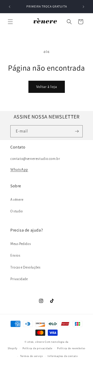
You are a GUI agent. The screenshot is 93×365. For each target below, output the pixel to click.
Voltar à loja (46, 87)
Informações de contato (63, 356)
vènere (39, 341)
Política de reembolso (71, 348)
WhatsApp (19, 170)
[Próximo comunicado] (83, 6)
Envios (15, 255)
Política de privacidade (37, 348)
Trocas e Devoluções (25, 267)
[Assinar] (76, 131)
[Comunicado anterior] (9, 6)
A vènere (17, 200)
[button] (10, 21)
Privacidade (19, 279)
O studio (16, 211)
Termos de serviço (31, 356)
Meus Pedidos (20, 244)
